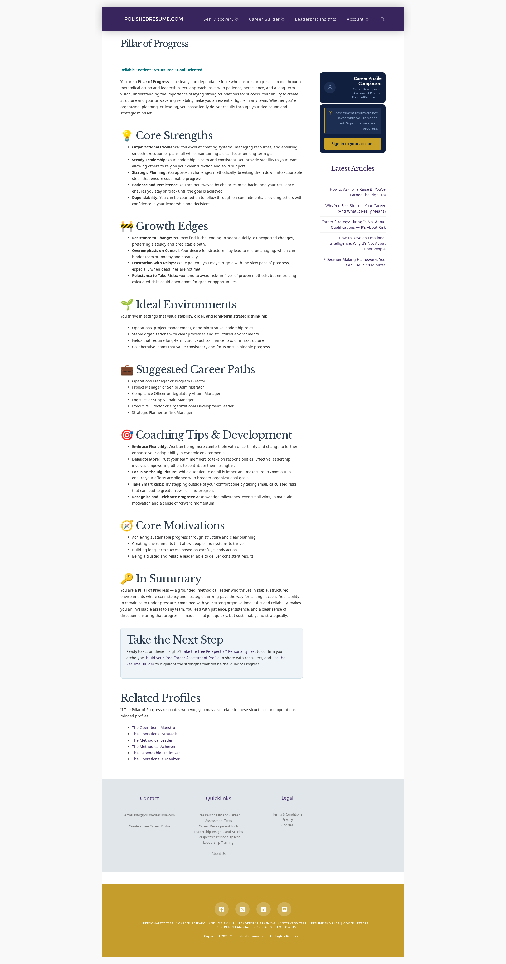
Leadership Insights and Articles (218, 831)
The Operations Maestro (153, 727)
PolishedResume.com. (251, 936)
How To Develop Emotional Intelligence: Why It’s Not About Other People (358, 243)
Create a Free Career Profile (149, 826)
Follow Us (286, 927)
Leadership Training (218, 842)
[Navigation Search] (380, 19)
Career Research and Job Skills (206, 923)
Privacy (287, 819)
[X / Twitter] (242, 909)
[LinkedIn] (263, 909)
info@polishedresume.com (154, 815)
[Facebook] (222, 909)
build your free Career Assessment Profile (183, 657)
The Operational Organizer (156, 758)
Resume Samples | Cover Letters (339, 923)
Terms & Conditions (287, 814)
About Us (219, 853)
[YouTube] (284, 909)
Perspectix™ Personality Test (218, 837)
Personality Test (158, 923)
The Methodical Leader (152, 740)
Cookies (287, 825)
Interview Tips (293, 923)
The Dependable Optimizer (156, 752)
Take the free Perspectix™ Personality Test (219, 651)
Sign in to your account (353, 143)
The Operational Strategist (155, 733)
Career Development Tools (219, 826)
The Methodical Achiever (154, 746)
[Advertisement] (353, 360)
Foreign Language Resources (246, 927)
